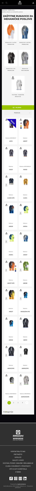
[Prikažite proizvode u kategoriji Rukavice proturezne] (25, 58)
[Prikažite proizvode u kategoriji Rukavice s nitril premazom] (25, 32)
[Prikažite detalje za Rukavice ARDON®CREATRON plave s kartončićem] (11, 213)
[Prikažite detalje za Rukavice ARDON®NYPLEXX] (25, 326)
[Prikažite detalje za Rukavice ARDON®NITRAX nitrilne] (25, 241)
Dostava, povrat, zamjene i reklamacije (18, 463)
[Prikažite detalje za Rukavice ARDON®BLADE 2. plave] (11, 326)
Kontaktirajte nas (18, 451)
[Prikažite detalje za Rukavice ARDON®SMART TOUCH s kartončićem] (25, 355)
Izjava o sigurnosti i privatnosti (18, 466)
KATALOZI (18, 457)
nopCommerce (21, 484)
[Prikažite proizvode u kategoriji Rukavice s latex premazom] (10, 32)
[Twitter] (25, 478)
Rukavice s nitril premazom (25, 43)
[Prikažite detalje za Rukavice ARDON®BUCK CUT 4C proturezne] (25, 156)
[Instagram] (16, 478)
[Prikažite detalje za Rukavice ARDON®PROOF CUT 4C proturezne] (11, 156)
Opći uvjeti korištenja (18, 469)
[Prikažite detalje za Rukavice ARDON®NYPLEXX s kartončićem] (11, 355)
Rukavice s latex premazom (10, 43)
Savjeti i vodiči (18, 460)
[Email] (20, 478)
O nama (18, 472)
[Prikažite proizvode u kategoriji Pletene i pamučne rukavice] (18, 84)
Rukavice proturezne (25, 69)
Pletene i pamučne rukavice (18, 95)
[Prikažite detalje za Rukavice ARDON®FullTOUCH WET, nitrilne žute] (25, 184)
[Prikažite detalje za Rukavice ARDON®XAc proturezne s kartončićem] (25, 383)
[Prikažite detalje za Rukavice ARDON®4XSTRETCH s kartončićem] (25, 270)
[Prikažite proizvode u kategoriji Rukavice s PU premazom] (10, 58)
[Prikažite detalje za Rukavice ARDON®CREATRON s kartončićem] (11, 298)
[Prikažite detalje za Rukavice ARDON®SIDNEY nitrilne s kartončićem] (11, 184)
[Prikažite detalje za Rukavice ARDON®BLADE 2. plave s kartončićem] (25, 298)
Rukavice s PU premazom (10, 69)
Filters (18, 107)
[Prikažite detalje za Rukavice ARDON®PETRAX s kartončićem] (11, 270)
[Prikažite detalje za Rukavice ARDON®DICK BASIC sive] (11, 383)
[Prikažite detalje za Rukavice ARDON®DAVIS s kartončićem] (25, 213)
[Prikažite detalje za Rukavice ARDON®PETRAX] (25, 127)
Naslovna (4, 10)
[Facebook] (11, 478)
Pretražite (18, 454)
